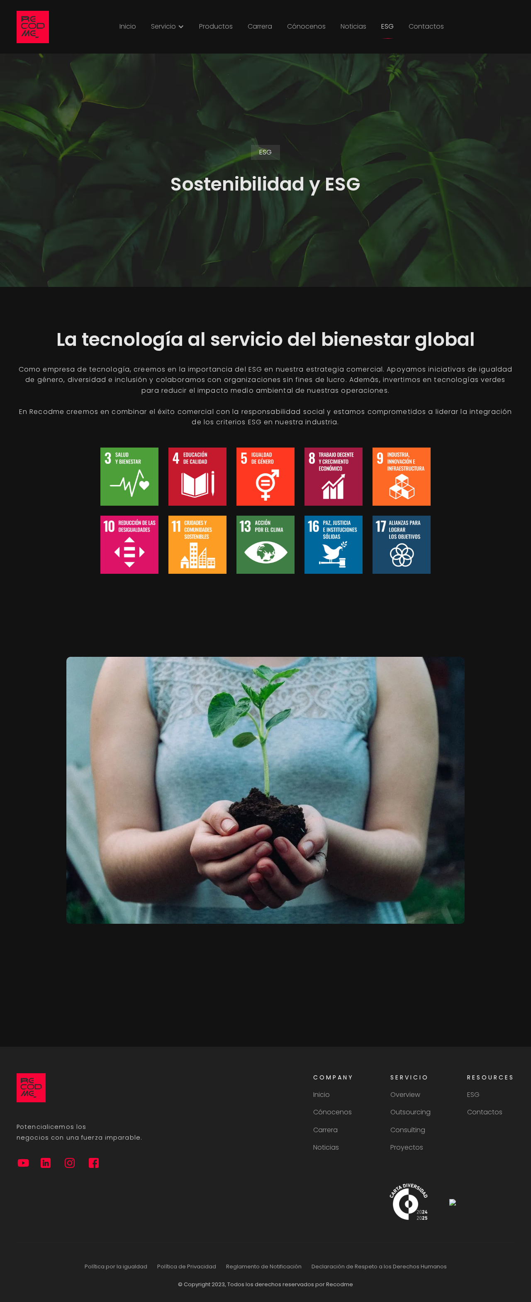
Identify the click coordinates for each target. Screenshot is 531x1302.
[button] (167, 26)
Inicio (127, 26)
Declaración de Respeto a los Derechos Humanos (379, 1266)
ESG (387, 26)
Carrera (260, 26)
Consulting (407, 1130)
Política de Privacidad (186, 1266)
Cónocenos (306, 26)
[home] (33, 27)
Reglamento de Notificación (264, 1266)
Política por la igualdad (116, 1266)
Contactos (426, 26)
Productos (216, 26)
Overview (405, 1094)
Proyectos (406, 1147)
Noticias (353, 26)
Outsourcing (410, 1112)
